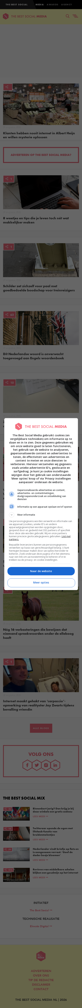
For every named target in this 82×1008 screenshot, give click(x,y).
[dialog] (41, 504)
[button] (41, 514)
